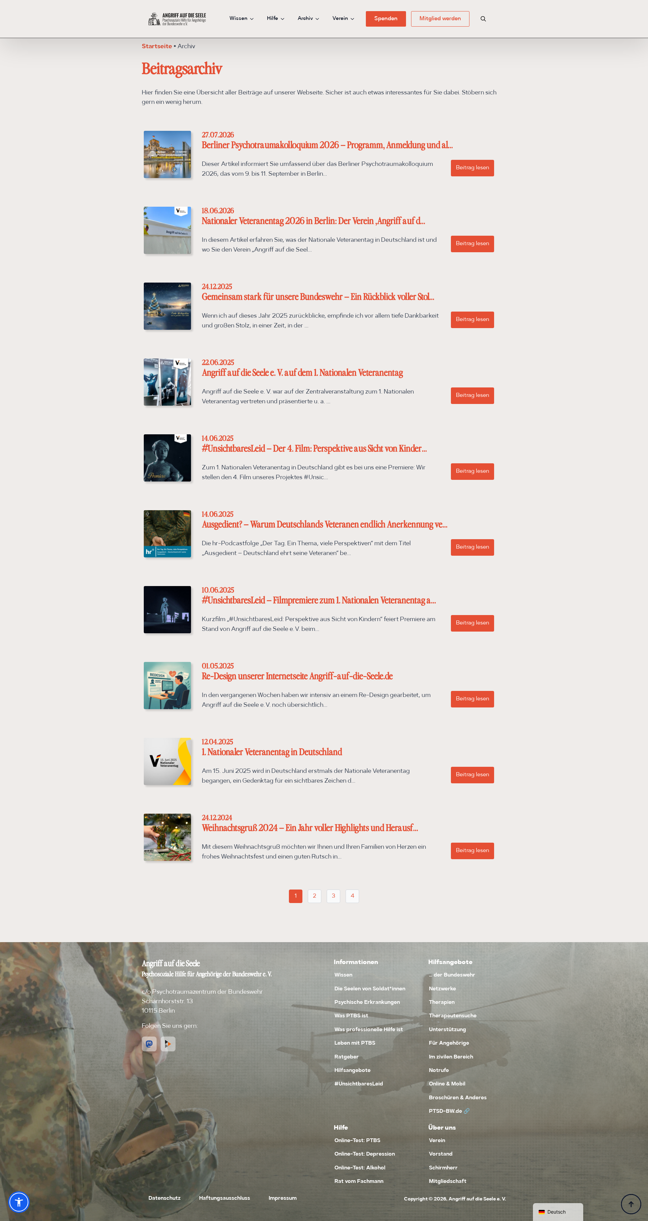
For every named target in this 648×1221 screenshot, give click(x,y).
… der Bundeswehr (452, 975)
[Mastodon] (149, 1044)
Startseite (157, 47)
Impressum (283, 1198)
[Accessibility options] (19, 1202)
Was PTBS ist (351, 1016)
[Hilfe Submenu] (284, 18)
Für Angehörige (449, 1043)
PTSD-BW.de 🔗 (449, 1111)
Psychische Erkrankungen (367, 1002)
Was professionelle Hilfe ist (368, 1030)
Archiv (305, 18)
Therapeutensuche (453, 1016)
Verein (340, 18)
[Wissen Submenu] (253, 18)
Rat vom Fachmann (358, 1181)
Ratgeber (346, 1057)
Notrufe (439, 1070)
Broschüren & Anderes (458, 1098)
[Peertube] (168, 1044)
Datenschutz (164, 1198)
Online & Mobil (447, 1084)
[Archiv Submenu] (319, 18)
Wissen (238, 18)
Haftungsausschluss (224, 1198)
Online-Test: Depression (364, 1154)
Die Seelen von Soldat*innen (369, 989)
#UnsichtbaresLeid (358, 1084)
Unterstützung (447, 1030)
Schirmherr (443, 1168)
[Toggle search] (483, 19)
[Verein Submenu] (354, 18)
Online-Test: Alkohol (359, 1168)
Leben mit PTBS (354, 1043)
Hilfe (272, 18)
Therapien (442, 1002)
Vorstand (441, 1154)
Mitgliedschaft (447, 1181)
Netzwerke (442, 989)
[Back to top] (631, 1204)
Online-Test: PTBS (357, 1140)
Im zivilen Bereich (451, 1057)
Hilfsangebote (352, 1070)
